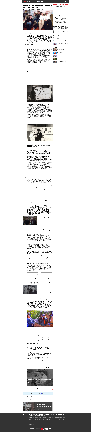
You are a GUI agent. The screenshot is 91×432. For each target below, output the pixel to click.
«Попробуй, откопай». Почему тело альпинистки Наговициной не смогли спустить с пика (62, 44)
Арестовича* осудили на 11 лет (61, 61)
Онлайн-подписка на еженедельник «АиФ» (57, 414)
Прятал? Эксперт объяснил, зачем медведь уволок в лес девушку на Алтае (62, 38)
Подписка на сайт (35, 414)
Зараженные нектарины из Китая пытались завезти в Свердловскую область (61, 11)
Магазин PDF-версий (47, 414)
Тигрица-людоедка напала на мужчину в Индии (61, 58)
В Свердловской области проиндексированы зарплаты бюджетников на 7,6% (61, 7)
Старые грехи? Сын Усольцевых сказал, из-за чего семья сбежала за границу (62, 31)
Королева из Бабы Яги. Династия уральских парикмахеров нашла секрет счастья (39, 380)
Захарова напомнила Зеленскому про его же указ (62, 52)
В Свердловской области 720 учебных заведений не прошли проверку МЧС (60, 15)
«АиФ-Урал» (44, 30)
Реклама (30, 414)
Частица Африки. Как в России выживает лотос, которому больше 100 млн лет (62, 35)
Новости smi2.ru (26, 411)
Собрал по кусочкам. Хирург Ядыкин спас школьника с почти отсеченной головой (62, 28)
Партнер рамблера (37, 428)
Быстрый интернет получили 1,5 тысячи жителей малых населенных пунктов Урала (61, 18)
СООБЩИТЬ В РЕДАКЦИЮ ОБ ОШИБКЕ (40, 415)
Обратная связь (31, 415)
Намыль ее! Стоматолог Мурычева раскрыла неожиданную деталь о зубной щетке (62, 41)
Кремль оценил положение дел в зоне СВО (62, 55)
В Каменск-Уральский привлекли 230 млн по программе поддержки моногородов (60, 22)
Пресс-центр (41, 414)
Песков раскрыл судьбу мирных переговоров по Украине (62, 49)
